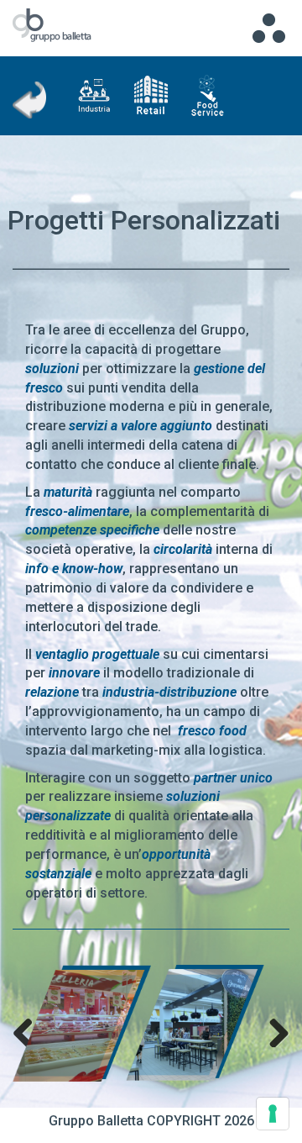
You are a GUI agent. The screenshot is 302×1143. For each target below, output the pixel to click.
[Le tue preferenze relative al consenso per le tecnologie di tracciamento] (273, 1114)
